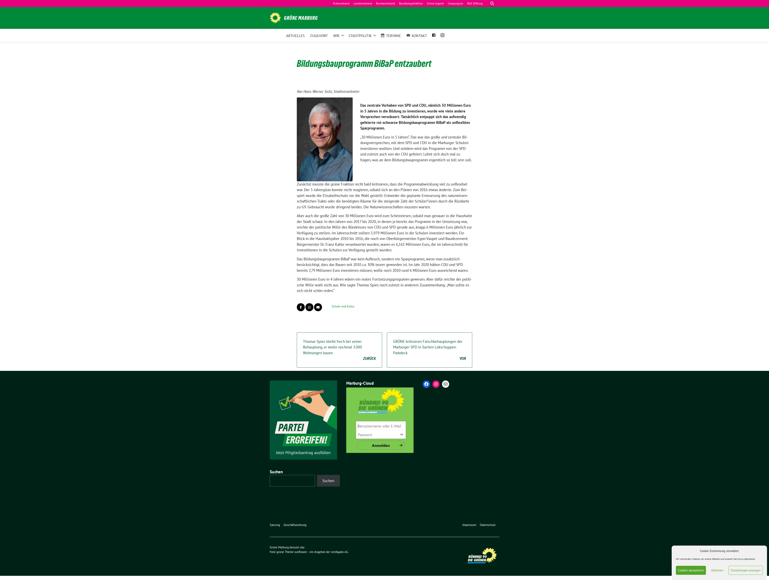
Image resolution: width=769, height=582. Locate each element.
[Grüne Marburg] (275, 17)
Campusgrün (455, 3)
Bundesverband (385, 3)
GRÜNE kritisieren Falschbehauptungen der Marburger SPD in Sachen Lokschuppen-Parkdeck (429, 350)
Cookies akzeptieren (691, 570)
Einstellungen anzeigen (746, 570)
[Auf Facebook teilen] (301, 307)
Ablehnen (717, 570)
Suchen (276, 472)
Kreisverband (341, 3)
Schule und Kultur (343, 306)
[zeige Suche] (492, 3)
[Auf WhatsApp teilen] (309, 307)
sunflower (300, 552)
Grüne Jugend (435, 3)
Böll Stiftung (475, 3)
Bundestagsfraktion (411, 3)
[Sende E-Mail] (318, 307)
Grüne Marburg (301, 18)
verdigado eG (339, 552)
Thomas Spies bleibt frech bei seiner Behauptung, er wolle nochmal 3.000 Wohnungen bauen (339, 350)
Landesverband (362, 3)
